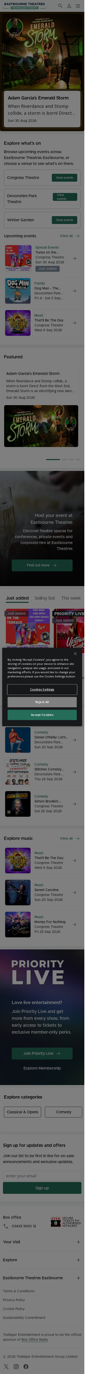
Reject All (42, 702)
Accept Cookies (42, 715)
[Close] (75, 653)
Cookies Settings (42, 689)
